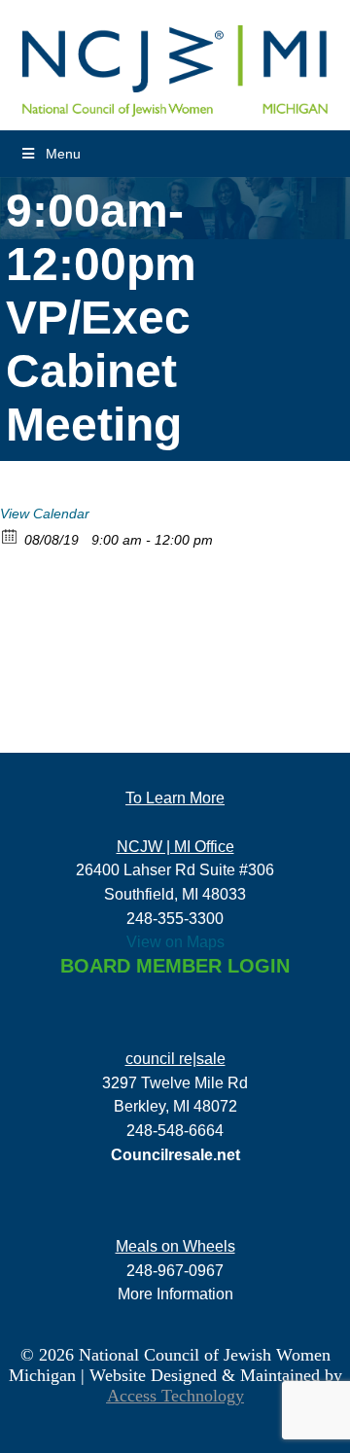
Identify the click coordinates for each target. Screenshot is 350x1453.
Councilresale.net (175, 1154)
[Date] (10, 535)
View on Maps (175, 941)
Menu (63, 153)
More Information (175, 1293)
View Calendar (44, 513)
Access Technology (175, 1395)
